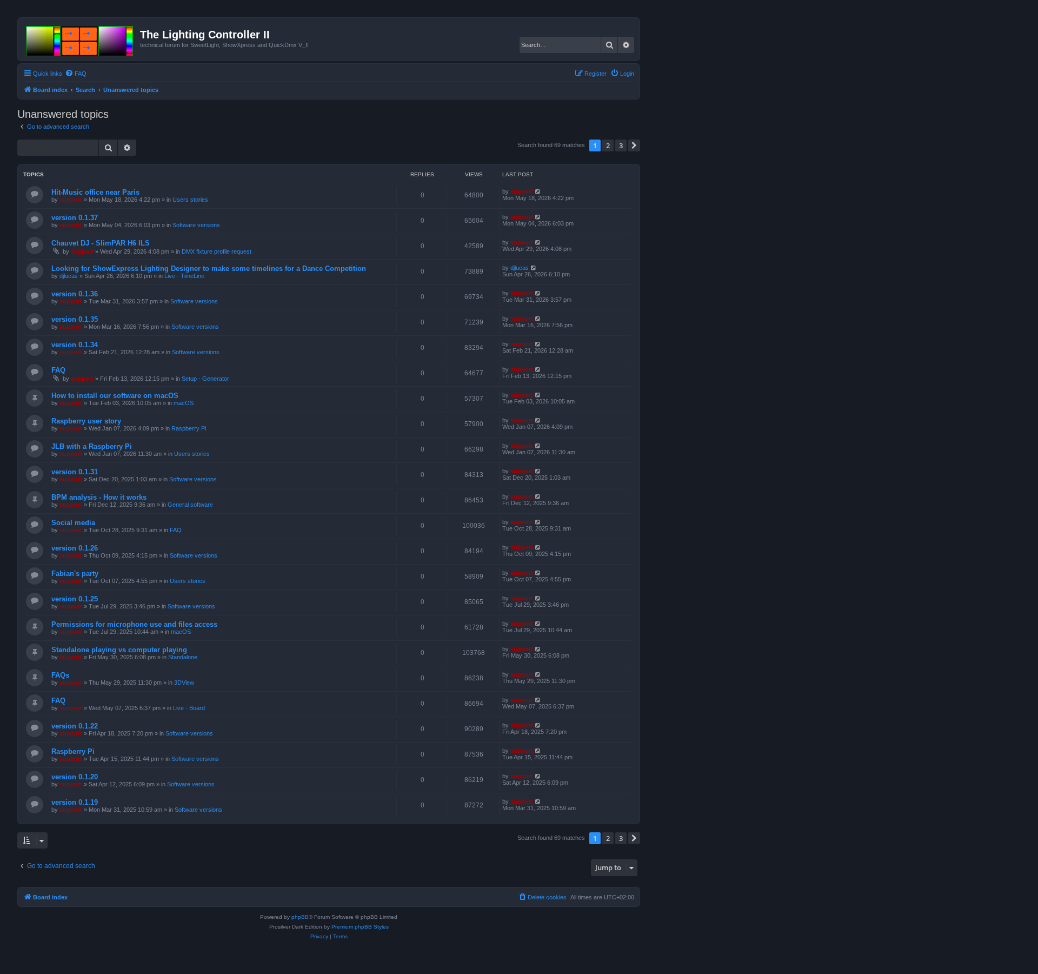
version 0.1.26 (74, 548)
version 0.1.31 (74, 472)
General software (190, 504)
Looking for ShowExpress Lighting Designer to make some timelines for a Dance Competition (208, 268)
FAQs (60, 675)
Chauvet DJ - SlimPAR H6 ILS (100, 243)
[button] (634, 145)
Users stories (190, 199)
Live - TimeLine (184, 276)
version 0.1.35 (74, 319)
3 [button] (621, 145)
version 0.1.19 (74, 802)
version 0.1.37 (74, 218)
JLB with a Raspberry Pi (91, 446)
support (70, 199)
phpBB (300, 917)
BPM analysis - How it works (99, 497)
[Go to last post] (538, 191)
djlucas (68, 276)
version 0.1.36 (74, 294)
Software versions (196, 225)
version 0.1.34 (74, 345)
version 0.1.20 (74, 777)
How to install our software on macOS (114, 396)
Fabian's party (74, 573)
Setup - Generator (205, 378)
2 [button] (608, 145)
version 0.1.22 (74, 726)
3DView (184, 682)
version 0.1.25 (74, 599)
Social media (73, 523)
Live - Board (189, 708)
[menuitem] (75, 73)
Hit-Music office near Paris (95, 192)
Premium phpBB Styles (360, 927)
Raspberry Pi (188, 428)
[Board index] (80, 39)
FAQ (58, 370)
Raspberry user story (86, 421)
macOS (184, 403)
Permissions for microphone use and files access (134, 624)
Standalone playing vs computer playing (119, 650)
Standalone (182, 657)
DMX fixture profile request (216, 251)
